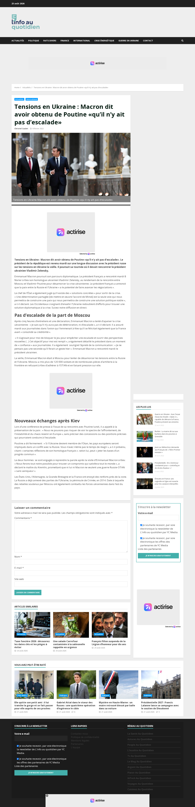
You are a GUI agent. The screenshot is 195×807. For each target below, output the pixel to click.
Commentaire (23, 518)
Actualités (18, 40)
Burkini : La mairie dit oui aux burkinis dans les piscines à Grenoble (166, 434)
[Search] (182, 40)
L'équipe (75, 747)
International (81, 40)
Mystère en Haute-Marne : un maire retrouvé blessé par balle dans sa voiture (118, 684)
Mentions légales (80, 740)
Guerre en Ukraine (128, 40)
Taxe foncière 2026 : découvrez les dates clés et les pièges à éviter (32, 625)
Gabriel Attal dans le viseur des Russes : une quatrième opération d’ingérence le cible (76, 684)
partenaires (154, 549)
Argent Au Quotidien (139, 767)
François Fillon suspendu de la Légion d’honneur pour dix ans (110, 625)
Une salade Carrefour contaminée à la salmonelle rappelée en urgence (71, 625)
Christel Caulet (21, 128)
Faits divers (49, 40)
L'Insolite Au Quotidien (140, 750)
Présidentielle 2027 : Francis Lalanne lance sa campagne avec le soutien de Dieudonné (161, 684)
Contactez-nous (79, 733)
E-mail (19, 567)
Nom (18, 556)
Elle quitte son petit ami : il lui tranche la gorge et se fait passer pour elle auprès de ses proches (34, 684)
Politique (33, 40)
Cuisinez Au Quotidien (140, 789)
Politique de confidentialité (85, 737)
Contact (148, 40)
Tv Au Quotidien (136, 756)
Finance (65, 40)
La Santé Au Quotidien (140, 733)
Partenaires (77, 744)
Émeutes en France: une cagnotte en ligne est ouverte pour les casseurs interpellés (166, 481)
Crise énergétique (104, 40)
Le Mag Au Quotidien (139, 761)
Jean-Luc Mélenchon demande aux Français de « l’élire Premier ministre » (167, 450)
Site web (19, 579)
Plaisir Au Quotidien (138, 772)
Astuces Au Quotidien (139, 739)
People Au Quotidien (139, 744)
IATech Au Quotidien (139, 778)
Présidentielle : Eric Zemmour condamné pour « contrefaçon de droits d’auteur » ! (167, 465)
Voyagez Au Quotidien (140, 783)
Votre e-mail (145, 513)
